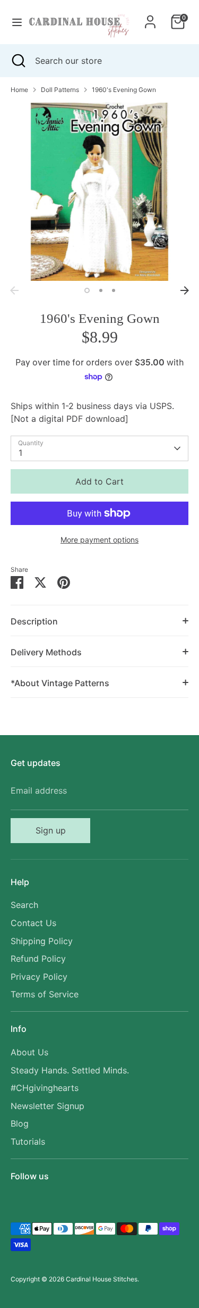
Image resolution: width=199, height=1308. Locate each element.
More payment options (99, 539)
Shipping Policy (42, 941)
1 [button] (87, 290)
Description (34, 621)
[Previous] (14, 290)
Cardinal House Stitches (101, 1279)
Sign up (51, 830)
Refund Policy (38, 958)
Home (19, 90)
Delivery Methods (46, 652)
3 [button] (113, 290)
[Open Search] (17, 60)
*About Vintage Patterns (60, 683)
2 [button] (100, 290)
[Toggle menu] (13, 22)
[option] (99, 192)
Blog (20, 1123)
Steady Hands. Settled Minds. (70, 1070)
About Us (29, 1052)
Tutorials (28, 1141)
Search (24, 904)
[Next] (184, 290)
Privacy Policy (39, 976)
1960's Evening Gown (124, 90)
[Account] (150, 17)
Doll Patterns (60, 90)
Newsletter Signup (47, 1106)
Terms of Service (45, 994)
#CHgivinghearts (45, 1087)
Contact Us (33, 923)
